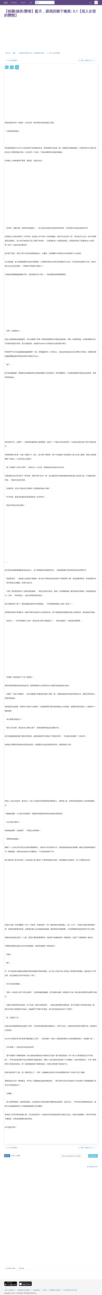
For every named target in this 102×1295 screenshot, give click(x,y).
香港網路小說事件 (54, 1290)
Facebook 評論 (10, 1268)
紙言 (6, 2)
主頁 (8, 53)
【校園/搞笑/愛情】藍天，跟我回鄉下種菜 (31, 53)
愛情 (14, 53)
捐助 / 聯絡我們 (9, 1290)
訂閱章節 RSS (92, 1167)
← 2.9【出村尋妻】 (12, 60)
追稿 (7, 1155)
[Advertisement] (51, 35)
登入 (90, 3)
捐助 (30, 3)
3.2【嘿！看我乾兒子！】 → (87, 60)
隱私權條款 (36, 1290)
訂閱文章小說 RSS (71, 1290)
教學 (44, 1290)
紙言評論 (21, 1268)
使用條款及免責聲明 (23, 1290)
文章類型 (14, 3)
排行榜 (23, 3)
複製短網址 (93, 1156)
